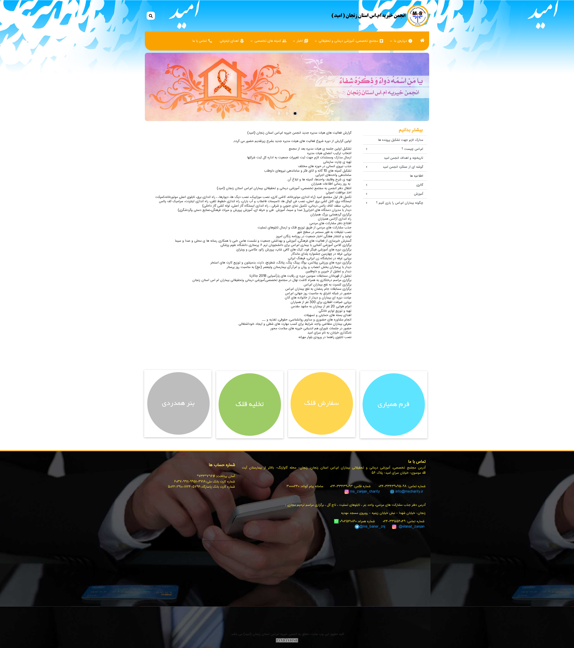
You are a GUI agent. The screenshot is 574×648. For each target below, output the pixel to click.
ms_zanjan (358, 491)
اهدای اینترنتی (232, 41)
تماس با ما (202, 41)
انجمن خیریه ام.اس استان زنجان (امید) (380, 15)
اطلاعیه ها (416, 176)
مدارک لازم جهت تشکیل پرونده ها (400, 140)
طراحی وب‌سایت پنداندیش (287, 640)
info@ (400, 491)
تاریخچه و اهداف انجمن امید (403, 158)
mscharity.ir (414, 491)
